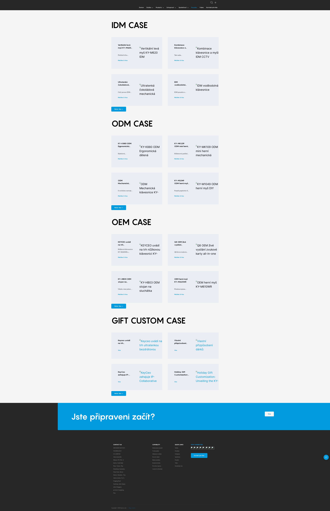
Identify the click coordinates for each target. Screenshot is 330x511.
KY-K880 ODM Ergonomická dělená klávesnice (124, 145)
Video (176, 463)
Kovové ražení (155, 457)
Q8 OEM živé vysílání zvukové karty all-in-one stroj (181, 243)
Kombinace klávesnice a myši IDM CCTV (181, 46)
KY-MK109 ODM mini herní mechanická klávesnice (181, 145)
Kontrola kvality (156, 463)
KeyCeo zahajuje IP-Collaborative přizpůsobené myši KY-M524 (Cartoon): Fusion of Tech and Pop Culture (124, 373)
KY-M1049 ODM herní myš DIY (181, 182)
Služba (176, 448)
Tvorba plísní (155, 451)
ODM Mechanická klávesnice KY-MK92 (125, 182)
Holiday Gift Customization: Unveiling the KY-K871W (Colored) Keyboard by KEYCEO (181, 373)
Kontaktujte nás (178, 466)
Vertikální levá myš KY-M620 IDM (124, 46)
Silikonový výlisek (156, 454)
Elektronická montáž (157, 448)
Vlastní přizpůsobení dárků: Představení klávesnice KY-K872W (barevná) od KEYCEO (181, 342)
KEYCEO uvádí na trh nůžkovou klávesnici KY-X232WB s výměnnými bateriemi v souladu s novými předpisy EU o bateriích (124, 243)
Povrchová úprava (156, 466)
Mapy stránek (131, 508)
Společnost (177, 457)
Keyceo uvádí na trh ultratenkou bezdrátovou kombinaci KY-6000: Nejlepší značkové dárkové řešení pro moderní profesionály (125, 342)
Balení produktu (156, 460)
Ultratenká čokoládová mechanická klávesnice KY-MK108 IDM (125, 83)
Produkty (177, 451)
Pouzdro (177, 460)
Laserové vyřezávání (157, 469)
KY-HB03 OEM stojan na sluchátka (124, 280)
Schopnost (177, 454)
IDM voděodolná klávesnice (180, 83)
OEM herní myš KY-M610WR (181, 280)
